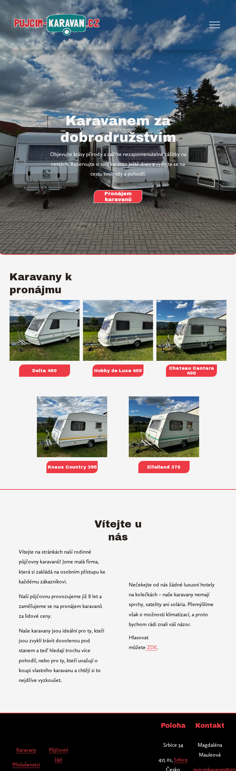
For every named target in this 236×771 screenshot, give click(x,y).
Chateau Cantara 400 (191, 371)
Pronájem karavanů (118, 196)
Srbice (181, 759)
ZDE (151, 647)
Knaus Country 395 (72, 467)
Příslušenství (26, 764)
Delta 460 (44, 370)
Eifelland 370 (163, 467)
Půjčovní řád (58, 754)
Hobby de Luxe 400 (118, 370)
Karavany (26, 749)
